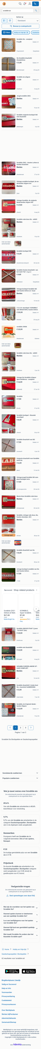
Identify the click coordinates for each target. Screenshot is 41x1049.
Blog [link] (3, 980)
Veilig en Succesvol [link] (9, 984)
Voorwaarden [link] (7, 992)
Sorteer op (19, 17)
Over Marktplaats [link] (8, 1010)
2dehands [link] (12, 1018)
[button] (24, 3)
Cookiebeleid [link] (6, 1000)
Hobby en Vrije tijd (20, 32)
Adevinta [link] (5, 1018)
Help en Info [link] (6, 988)
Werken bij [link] (6, 1014)
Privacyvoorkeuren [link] (9, 1004)
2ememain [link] (6, 1022)
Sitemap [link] (13, 1022)
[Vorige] (10, 727)
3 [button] (25, 728)
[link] (4, 3)
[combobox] (17, 10)
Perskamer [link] (14, 1014)
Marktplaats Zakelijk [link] (12, 980)
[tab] (4, 20)
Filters (7, 32)
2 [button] (20, 728)
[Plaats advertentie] (35, 3)
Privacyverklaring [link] (8, 996)
